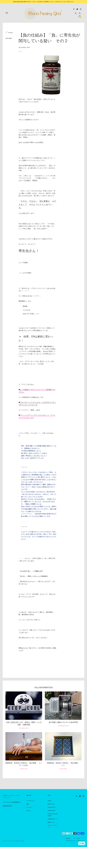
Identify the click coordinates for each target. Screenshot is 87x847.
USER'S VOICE (51, 810)
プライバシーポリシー (52, 826)
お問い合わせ (51, 804)
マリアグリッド (31, 801)
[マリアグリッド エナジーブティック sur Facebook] (74, 9)
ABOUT (49, 801)
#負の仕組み (8, 38)
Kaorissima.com (7, 805)
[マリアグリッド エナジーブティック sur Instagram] (81, 9)
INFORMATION (51, 807)
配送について (51, 822)
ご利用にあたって (52, 819)
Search (28, 810)
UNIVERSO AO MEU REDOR (53, 814)
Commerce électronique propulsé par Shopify (13, 840)
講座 (28, 804)
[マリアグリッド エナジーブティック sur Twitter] (77, 9)
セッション (29, 807)
